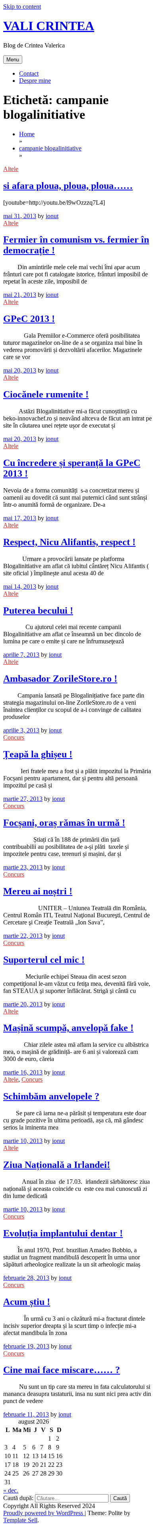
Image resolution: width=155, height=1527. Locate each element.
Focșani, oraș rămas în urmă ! (64, 823)
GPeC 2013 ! (29, 319)
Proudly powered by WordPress (44, 1513)
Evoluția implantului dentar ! (63, 1233)
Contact (29, 73)
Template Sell (20, 1520)
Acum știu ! (26, 1302)
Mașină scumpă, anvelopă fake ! (68, 1028)
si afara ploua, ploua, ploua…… (68, 186)
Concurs (13, 737)
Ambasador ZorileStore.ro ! (60, 678)
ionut (52, 216)
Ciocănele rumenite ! (46, 394)
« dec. (10, 1490)
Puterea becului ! (38, 610)
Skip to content (22, 6)
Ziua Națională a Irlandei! (56, 1165)
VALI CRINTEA (48, 26)
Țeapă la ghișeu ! (37, 754)
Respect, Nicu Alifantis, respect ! (69, 542)
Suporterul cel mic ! (44, 960)
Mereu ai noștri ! (37, 891)
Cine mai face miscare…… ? (61, 1370)
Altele (10, 168)
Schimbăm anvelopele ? (51, 1096)
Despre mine (35, 80)
